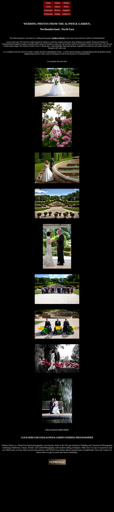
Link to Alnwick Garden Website (57, 430)
